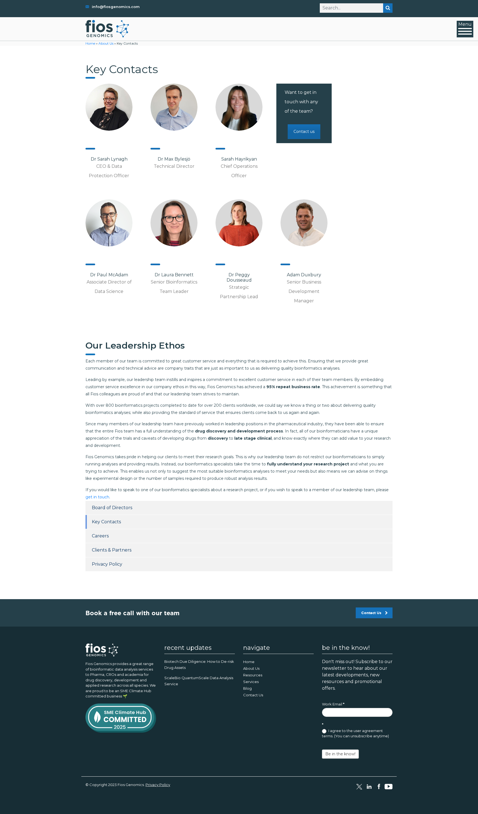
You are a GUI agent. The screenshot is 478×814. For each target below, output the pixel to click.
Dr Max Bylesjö (174, 159)
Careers (100, 536)
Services (251, 681)
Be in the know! (340, 753)
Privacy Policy (107, 564)
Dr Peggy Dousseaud (239, 277)
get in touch (97, 496)
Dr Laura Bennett (174, 274)
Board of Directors (112, 507)
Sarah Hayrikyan (239, 159)
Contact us (304, 131)
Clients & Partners (111, 550)
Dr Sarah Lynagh (109, 159)
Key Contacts (106, 521)
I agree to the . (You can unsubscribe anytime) (355, 733)
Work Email (333, 704)
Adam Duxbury (304, 274)
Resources (252, 675)
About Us (105, 43)
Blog (247, 688)
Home (90, 43)
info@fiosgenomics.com (116, 6)
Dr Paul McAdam (109, 274)
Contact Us (371, 613)
